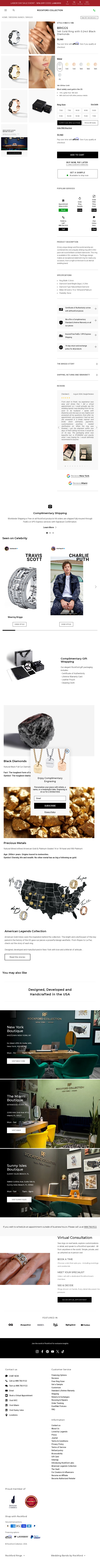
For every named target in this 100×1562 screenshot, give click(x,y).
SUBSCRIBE (50, 805)
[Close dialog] (67, 751)
